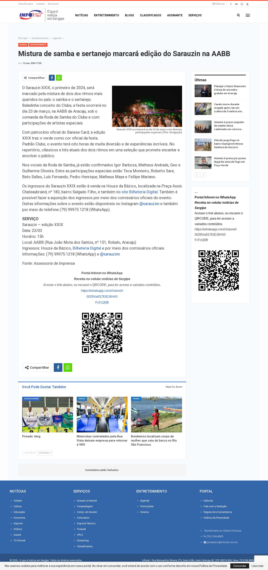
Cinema (144, 512)
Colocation (83, 517)
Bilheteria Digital (87, 248)
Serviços (195, 15)
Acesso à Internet (87, 500)
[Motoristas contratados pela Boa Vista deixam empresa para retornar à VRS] (102, 414)
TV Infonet (19, 540)
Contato (40, 4)
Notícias (81, 15)
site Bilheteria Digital (140, 192)
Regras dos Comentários (218, 512)
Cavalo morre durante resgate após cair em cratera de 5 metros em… (228, 108)
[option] (220, 127)
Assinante (53, 4)
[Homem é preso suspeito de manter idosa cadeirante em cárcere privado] (203, 126)
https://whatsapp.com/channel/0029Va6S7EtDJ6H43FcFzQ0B (102, 296)
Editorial (208, 500)
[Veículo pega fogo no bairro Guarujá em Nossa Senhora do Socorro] (203, 145)
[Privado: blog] (47, 414)
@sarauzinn (149, 203)
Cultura (18, 506)
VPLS (80, 534)
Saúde (17, 534)
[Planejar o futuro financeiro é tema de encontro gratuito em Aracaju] (203, 91)
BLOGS (129, 15)
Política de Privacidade (216, 517)
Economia (19, 517)
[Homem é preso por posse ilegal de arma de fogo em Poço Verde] (203, 163)
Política (18, 529)
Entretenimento (38, 45)
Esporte (18, 523)
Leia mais (257, 566)
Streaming (83, 540)
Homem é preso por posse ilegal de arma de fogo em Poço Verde (230, 162)
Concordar (239, 565)
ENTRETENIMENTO (106, 15)
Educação (19, 512)
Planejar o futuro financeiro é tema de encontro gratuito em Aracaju (230, 90)
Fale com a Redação (215, 506)
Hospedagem (85, 506)
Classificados (25, 4)
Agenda (23, 45)
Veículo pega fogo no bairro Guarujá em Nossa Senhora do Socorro (228, 144)
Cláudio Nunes (31, 399)
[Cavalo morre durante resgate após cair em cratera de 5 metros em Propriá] (203, 109)
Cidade (81, 399)
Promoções (146, 506)
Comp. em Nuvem (87, 512)
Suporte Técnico (86, 523)
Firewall (81, 529)
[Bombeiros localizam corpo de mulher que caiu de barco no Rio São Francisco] (156, 414)
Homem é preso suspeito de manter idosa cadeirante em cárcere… (229, 126)
